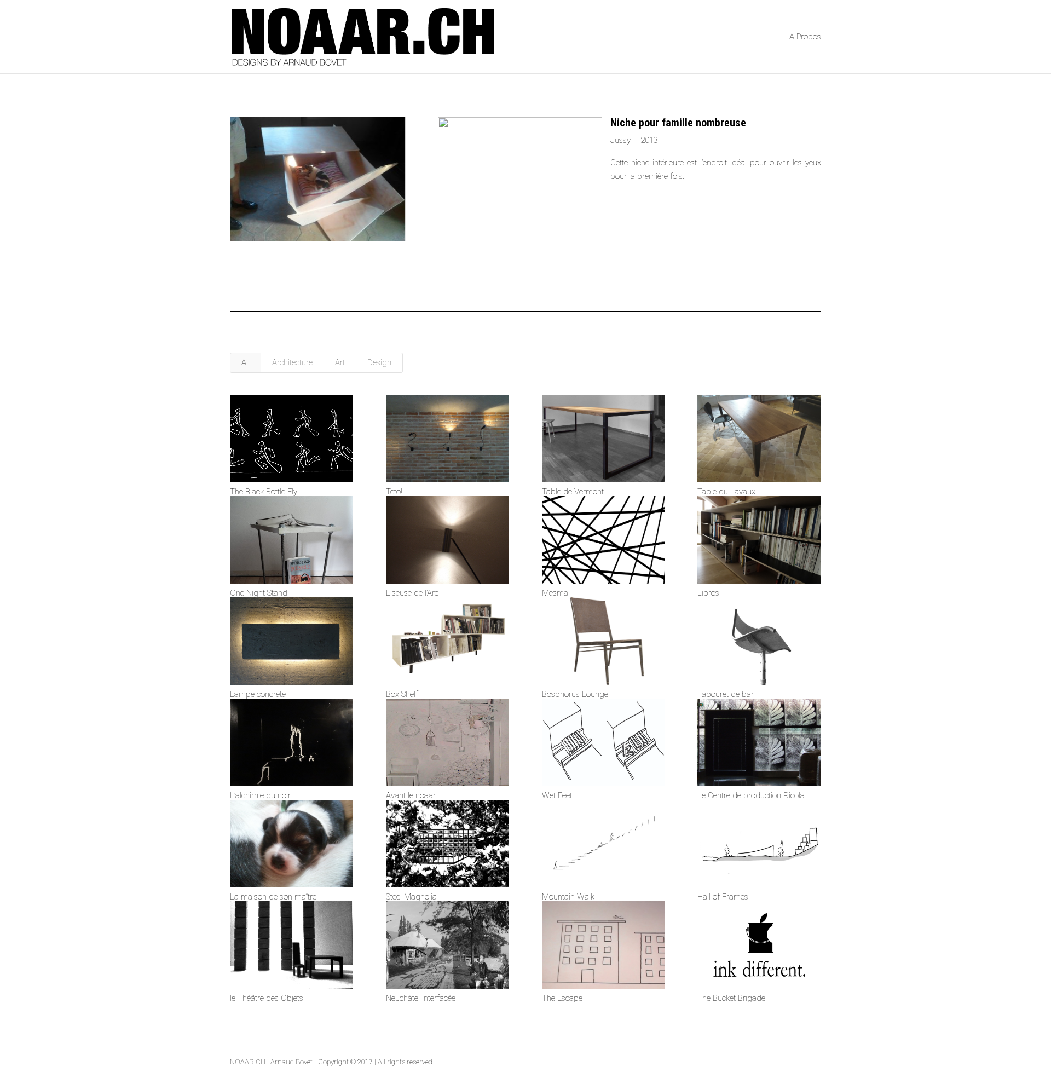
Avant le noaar (411, 795)
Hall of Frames (722, 897)
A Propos (805, 37)
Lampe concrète (258, 694)
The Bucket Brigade (731, 998)
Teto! (394, 492)
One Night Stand (258, 593)
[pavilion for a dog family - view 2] (317, 241)
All (245, 362)
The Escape (562, 998)
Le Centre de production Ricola (751, 795)
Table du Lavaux (726, 492)
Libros (708, 593)
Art (340, 362)
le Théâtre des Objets (266, 998)
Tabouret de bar (725, 694)
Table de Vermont (573, 492)
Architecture (292, 362)
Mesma (555, 593)
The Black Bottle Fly (263, 492)
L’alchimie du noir (260, 795)
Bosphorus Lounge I (577, 694)
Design (379, 362)
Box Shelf (402, 694)
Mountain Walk (568, 897)
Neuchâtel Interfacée (420, 998)
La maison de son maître (273, 897)
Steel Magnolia (411, 897)
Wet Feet (557, 795)
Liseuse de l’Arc (412, 593)
